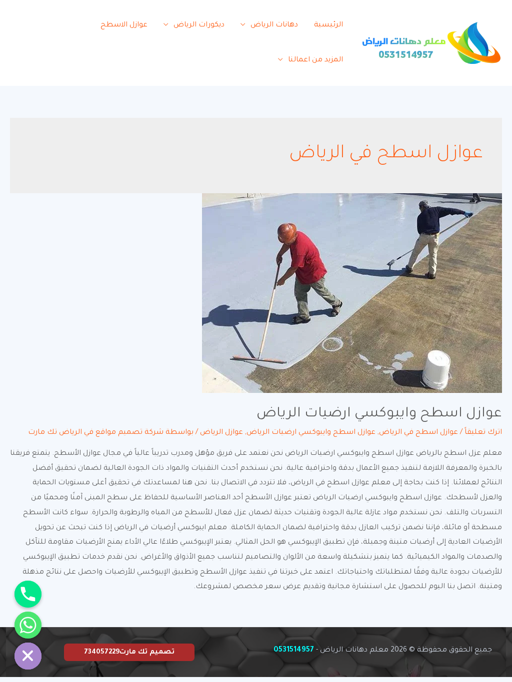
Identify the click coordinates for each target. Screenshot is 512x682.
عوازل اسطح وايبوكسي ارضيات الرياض (379, 414)
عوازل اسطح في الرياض (418, 433)
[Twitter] (28, 34)
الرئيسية (328, 25)
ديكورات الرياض (199, 25)
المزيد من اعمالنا (315, 60)
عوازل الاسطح (124, 25)
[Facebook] (50, 34)
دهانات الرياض (274, 25)
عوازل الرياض (221, 433)
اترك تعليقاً (483, 433)
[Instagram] (43, 49)
